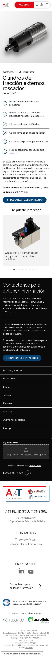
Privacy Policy (35, 466)
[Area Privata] (41, 5)
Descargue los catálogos (22, 358)
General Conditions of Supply (26, 643)
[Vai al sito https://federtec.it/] (13, 620)
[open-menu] (47, 5)
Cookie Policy (21, 645)
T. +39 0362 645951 (26, 539)
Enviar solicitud (13, 473)
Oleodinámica (8, 72)
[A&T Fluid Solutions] (6, 5)
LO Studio (29, 648)
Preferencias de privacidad (38, 645)
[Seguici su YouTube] (31, 572)
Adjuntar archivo (10, 442)
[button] (36, 5)
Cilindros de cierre (25, 72)
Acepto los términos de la (24, 466)
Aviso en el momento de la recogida (22, 653)
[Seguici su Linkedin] (21, 571)
